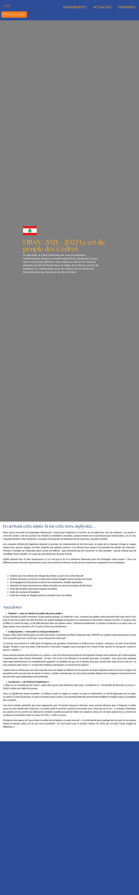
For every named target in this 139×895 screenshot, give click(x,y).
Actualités (102, 7)
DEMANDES (127, 7)
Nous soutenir (14, 14)
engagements (74, 7)
